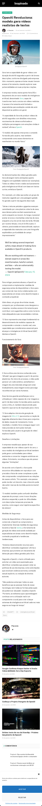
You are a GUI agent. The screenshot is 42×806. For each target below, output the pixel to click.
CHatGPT (10, 612)
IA (17, 612)
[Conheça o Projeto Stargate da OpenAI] (21, 688)
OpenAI (19, 127)
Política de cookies (11, 803)
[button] (39, 774)
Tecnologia (7, 12)
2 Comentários (33, 33)
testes (19, 528)
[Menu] (3, 3)
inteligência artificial (27, 612)
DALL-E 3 (15, 416)
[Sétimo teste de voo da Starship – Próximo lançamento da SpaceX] (21, 719)
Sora (21, 98)
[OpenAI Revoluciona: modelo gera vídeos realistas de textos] (21, 52)
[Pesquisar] (39, 3)
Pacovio (11, 30)
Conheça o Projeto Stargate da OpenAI (18, 702)
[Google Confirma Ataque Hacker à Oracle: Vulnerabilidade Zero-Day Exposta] (21, 655)
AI (4, 612)
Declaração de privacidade (27, 803)
